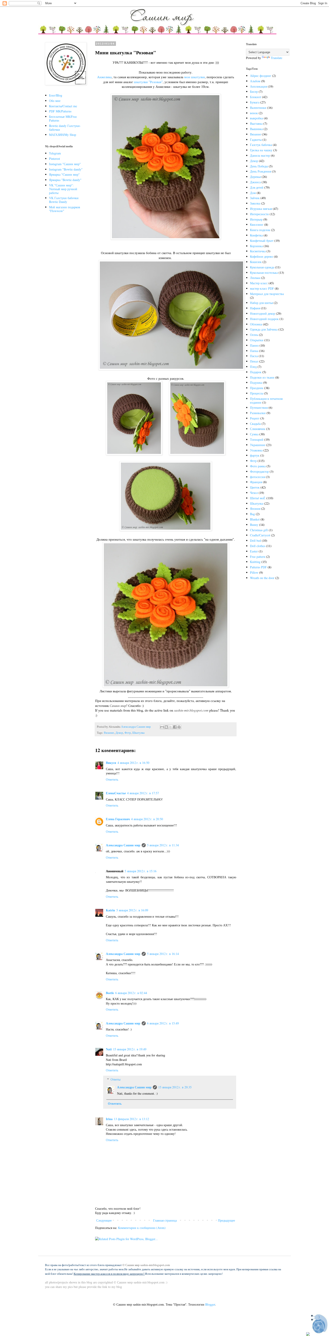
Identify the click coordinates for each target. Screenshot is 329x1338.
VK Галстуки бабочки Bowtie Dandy (64, 200)
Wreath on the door (262, 578)
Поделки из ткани (262, 377)
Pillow (254, 572)
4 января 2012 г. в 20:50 (147, 819)
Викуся (111, 762)
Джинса (255, 182)
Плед (253, 367)
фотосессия (257, 477)
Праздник (256, 388)
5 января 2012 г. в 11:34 (163, 845)
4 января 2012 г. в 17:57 (143, 793)
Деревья (255, 177)
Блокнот (255, 97)
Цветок (255, 487)
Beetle (110, 992)
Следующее (104, 1220)
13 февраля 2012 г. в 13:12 (131, 1119)
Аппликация (258, 86)
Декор (119, 733)
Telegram (55, 153)
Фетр (127, 733)
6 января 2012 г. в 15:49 (163, 1023)
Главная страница (165, 1220)
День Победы (259, 166)
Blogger (210, 1304)
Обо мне (54, 101)
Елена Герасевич (118, 819)
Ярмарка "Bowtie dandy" (65, 180)
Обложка (256, 324)
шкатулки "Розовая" (148, 82)
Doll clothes (257, 546)
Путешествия (259, 407)
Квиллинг (256, 224)
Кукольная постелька (264, 272)
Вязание (109, 733)
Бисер (254, 91)
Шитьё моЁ (257, 498)
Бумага (254, 102)
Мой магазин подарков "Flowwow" (64, 209)
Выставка (256, 123)
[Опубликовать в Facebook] (175, 727)
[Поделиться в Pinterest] (179, 727)
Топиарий (256, 439)
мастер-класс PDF (262, 288)
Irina (109, 1119)
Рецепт (254, 418)
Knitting (255, 562)
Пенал (254, 361)
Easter (254, 551)
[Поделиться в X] (170, 727)
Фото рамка (258, 466)
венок (254, 113)
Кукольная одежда (262, 267)
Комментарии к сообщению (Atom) (142, 1228)
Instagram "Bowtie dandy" (66, 169)
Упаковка (256, 450)
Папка (254, 351)
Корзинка (256, 246)
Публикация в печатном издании (266, 400)
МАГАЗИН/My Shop (62, 135)
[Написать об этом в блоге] (166, 727)
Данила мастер (260, 155)
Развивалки (258, 413)
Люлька (255, 278)
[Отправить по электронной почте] (162, 727)
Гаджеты (256, 139)
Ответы (115, 1079)
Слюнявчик (257, 429)
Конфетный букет (261, 240)
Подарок (255, 372)
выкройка (256, 118)
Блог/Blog (55, 95)
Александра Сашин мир (123, 845)
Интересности (259, 214)
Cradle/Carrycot (260, 535)
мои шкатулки (194, 77)
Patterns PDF (258, 567)
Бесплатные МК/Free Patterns (63, 118)
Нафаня (255, 308)
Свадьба (255, 423)
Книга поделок (260, 230)
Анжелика (104, 77)
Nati (109, 1049)
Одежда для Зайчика (264, 329)
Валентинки (258, 107)
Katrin (110, 910)
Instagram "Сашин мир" (65, 164)
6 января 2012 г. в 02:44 (131, 993)
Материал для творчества (267, 294)
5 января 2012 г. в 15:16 (140, 871)
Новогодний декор (262, 313)
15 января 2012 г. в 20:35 (175, 1087)
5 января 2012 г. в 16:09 (132, 910)
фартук (254, 455)
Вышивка (256, 129)
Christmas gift (259, 530)
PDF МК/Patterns (60, 111)
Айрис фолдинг (260, 76)
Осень (254, 335)
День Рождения (260, 171)
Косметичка (258, 251)
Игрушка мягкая (261, 208)
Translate (276, 58)
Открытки (256, 340)
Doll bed (255, 540)
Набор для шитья (261, 303)
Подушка (256, 382)
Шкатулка (138, 733)
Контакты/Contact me (63, 106)
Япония (255, 508)
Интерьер (256, 219)
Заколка (255, 203)
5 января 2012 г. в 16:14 (163, 954)
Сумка (254, 434)
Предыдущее (226, 1220)
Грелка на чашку (261, 150)
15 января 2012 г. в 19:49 (129, 1049)
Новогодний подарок (264, 319)
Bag (252, 514)
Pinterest (54, 158)
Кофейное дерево (261, 256)
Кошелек (256, 262)
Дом (253, 193)
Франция (256, 482)
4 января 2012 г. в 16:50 (133, 763)
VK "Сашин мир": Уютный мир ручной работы (63, 189)
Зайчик (255, 198)
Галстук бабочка (261, 145)
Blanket (255, 519)
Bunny (254, 525)
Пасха (254, 356)
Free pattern (257, 556)
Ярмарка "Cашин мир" (64, 174)
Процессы (256, 393)
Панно (254, 345)
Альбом (255, 81)
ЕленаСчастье (116, 793)
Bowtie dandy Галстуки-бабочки (65, 128)
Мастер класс (259, 283)
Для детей (256, 187)
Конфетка (256, 235)
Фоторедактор (259, 471)
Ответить (112, 779)
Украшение (257, 445)
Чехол (254, 493)
